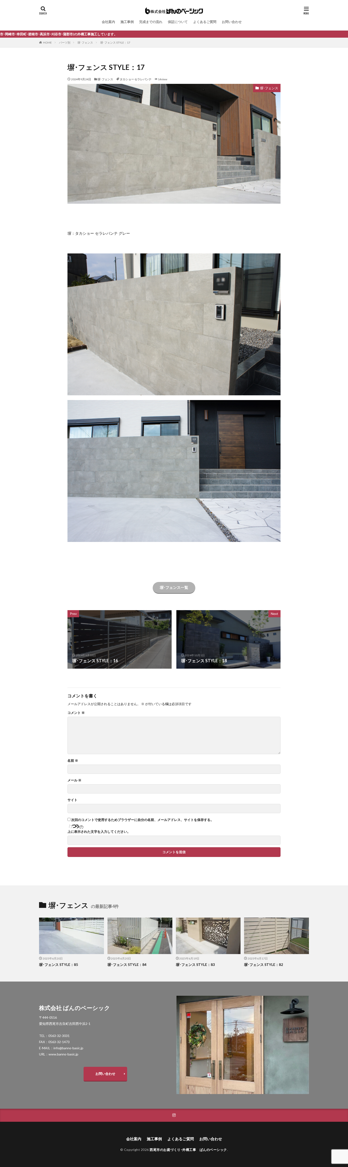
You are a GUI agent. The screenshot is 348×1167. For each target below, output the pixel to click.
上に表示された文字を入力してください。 (98, 831)
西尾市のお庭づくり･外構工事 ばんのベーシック (188, 1150)
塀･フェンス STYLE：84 (127, 964)
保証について (178, 22)
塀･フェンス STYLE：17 (115, 42)
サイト (72, 800)
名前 (72, 760)
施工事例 (127, 22)
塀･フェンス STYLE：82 (263, 964)
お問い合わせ (232, 22)
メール (74, 780)
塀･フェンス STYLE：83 (195, 964)
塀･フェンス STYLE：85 (58, 964)
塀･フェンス (85, 42)
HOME (47, 42)
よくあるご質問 (204, 22)
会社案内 (108, 22)
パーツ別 (64, 42)
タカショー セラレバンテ (136, 79)
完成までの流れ (150, 22)
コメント (76, 712)
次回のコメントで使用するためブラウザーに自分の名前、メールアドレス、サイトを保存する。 (142, 819)
